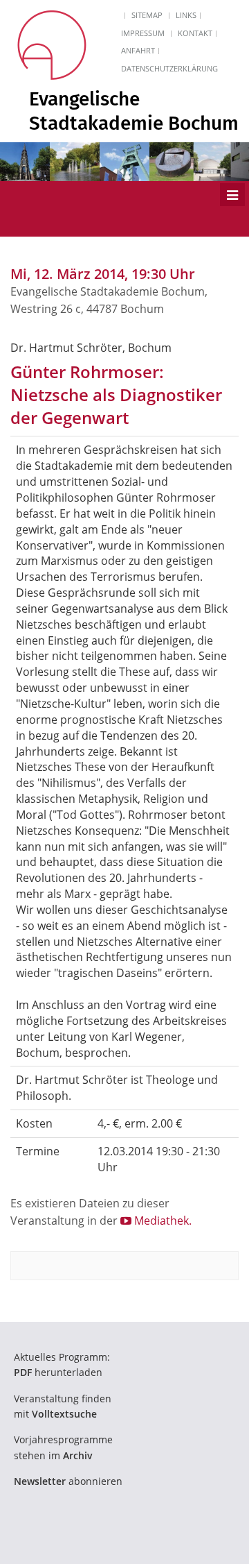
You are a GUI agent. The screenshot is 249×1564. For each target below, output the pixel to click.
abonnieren (68, 1481)
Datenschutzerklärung (169, 68)
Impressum (143, 33)
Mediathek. (161, 1220)
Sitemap (147, 15)
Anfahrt (138, 50)
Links (186, 15)
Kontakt (195, 33)
